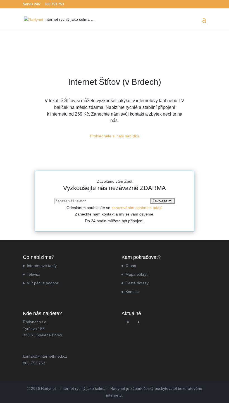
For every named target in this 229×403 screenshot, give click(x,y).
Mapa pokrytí (137, 274)
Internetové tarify (42, 265)
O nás (130, 265)
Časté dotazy (137, 283)
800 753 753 (54, 4)
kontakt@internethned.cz (45, 356)
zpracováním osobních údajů (137, 207)
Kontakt (132, 291)
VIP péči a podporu (44, 283)
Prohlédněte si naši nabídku (114, 136)
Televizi (33, 274)
